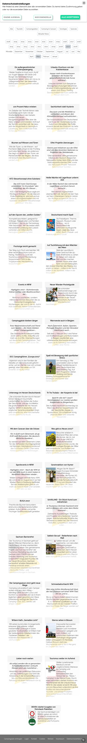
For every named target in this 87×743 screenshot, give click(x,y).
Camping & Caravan (48, 29)
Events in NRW (24, 285)
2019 (58, 42)
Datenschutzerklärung (75, 739)
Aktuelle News (43, 34)
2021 (43, 42)
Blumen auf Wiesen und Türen (25, 143)
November (29, 51)
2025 (15, 42)
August (60, 51)
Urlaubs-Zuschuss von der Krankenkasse (62, 68)
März (38, 56)
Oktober (40, 51)
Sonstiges (63, 29)
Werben (50, 739)
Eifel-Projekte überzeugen (62, 143)
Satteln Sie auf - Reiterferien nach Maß (62, 537)
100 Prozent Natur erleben (24, 107)
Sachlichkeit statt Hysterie (62, 107)
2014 (18, 47)
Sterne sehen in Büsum (62, 620)
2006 (75, 47)
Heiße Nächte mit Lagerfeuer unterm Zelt (62, 179)
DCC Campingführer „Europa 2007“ (25, 357)
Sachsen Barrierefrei (25, 537)
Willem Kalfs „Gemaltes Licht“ (25, 620)
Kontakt (34, 739)
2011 (39, 47)
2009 (53, 47)
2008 (61, 47)
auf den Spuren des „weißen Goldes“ (25, 215)
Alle (11, 29)
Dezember (18, 51)
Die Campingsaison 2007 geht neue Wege (24, 584)
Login (27, 739)
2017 (72, 42)
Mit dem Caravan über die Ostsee (24, 429)
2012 (32, 47)
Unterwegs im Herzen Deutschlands (25, 393)
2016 (79, 42)
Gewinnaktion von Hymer (62, 465)
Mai (78, 51)
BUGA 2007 (25, 501)
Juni (72, 51)
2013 (25, 47)
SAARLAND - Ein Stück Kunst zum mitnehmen (62, 501)
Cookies (42, 739)
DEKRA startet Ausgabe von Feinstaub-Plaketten (43, 708)
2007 (68, 47)
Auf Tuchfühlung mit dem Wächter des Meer (62, 246)
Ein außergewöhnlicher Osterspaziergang (25, 68)
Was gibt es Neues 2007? (62, 429)
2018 (65, 42)
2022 (36, 42)
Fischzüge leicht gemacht (25, 246)
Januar (54, 56)
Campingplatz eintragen (13, 739)
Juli (67, 51)
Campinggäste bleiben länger (25, 321)
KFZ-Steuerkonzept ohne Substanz (25, 179)
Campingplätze (32, 29)
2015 (11, 47)
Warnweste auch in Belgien (62, 321)
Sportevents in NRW (25, 465)
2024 (22, 42)
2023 (29, 42)
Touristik (20, 29)
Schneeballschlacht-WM (62, 584)
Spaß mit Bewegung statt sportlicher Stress (62, 356)
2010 (46, 47)
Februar (46, 56)
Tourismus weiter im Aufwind (62, 658)
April (31, 56)
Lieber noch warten (24, 658)
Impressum (60, 739)
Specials (74, 29)
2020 (51, 42)
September (50, 51)
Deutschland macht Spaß (62, 215)
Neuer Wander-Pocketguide (62, 285)
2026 (8, 42)
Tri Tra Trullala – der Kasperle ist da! (62, 393)
